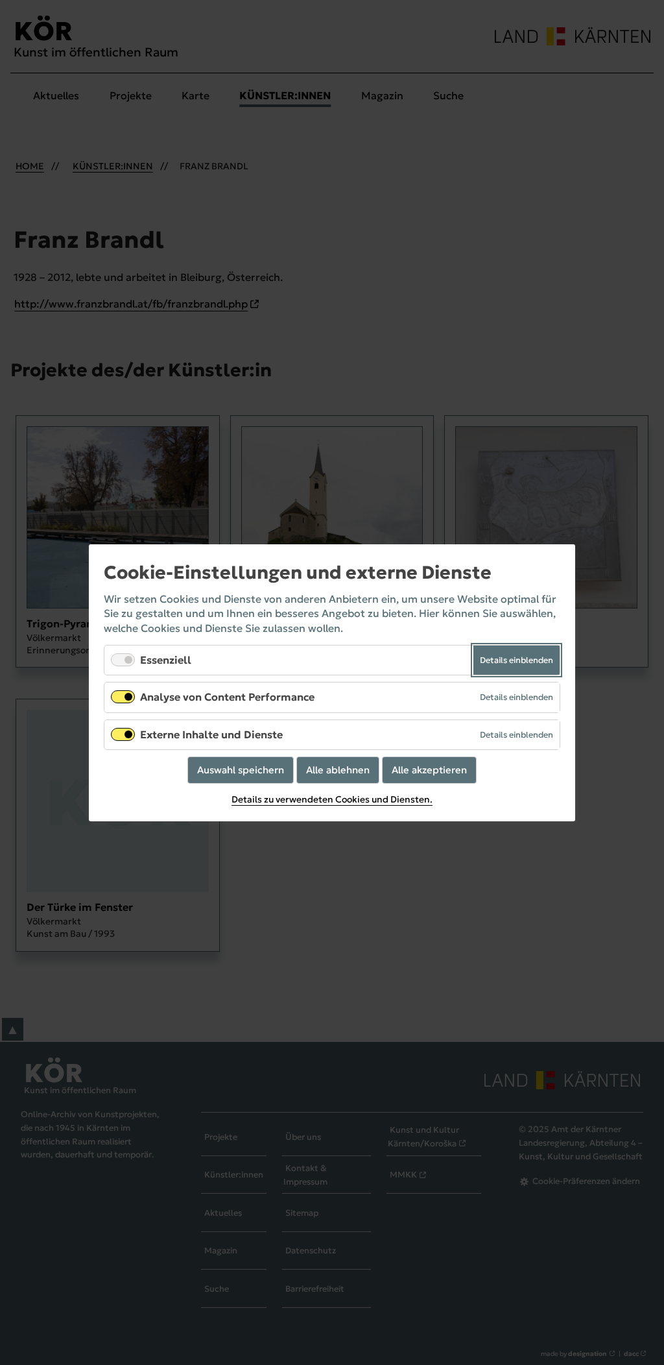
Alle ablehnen (338, 769)
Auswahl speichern (240, 769)
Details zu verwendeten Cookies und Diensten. (332, 799)
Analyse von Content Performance (227, 696)
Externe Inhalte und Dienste (211, 733)
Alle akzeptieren (429, 769)
